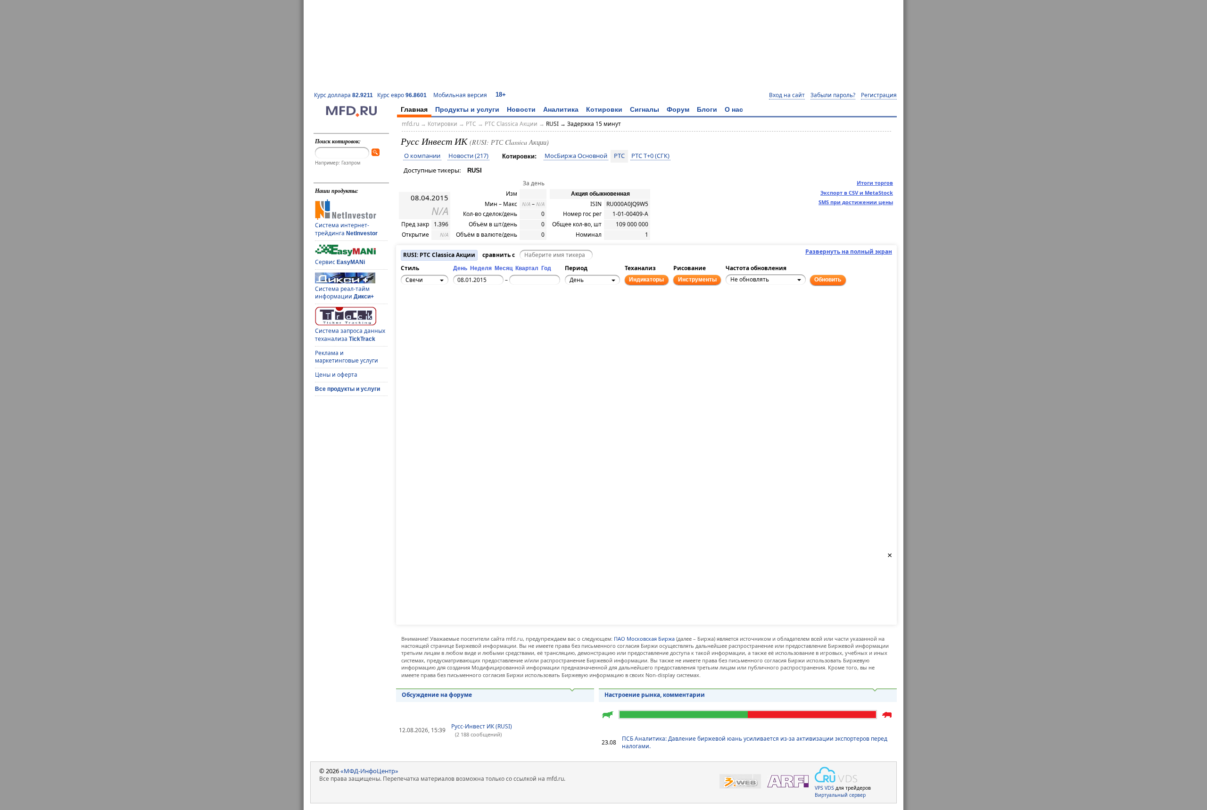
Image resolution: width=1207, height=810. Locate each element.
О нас (734, 109)
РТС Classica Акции (511, 124)
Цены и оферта (336, 375)
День (460, 268)
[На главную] (351, 114)
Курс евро (402, 95)
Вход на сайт (787, 95)
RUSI (474, 170)
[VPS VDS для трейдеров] (836, 775)
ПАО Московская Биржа (644, 638)
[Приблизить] (451, 312)
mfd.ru (410, 124)
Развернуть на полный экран (848, 252)
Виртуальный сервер (840, 795)
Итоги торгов (875, 182)
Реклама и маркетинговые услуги (346, 357)
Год (546, 268)
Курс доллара (343, 95)
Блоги (707, 109)
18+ (501, 94)
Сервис (340, 262)
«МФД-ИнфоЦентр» (369, 771)
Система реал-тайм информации (344, 293)
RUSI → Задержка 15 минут (583, 124)
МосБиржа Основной (576, 156)
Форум (678, 109)
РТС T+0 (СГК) (650, 156)
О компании (422, 156)
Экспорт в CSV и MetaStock (856, 192)
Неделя (481, 268)
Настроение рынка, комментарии (654, 695)
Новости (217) (468, 156)
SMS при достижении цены (855, 202)
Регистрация (879, 95)
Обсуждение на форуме (437, 695)
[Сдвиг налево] (420, 318)
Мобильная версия (460, 95)
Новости (521, 109)
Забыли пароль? (832, 95)
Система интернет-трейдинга (346, 229)
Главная (414, 109)
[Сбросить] (430, 318)
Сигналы (644, 109)
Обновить (827, 279)
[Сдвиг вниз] (430, 328)
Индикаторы (646, 279)
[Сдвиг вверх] (430, 307)
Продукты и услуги (467, 109)
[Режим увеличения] (409, 323)
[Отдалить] (451, 323)
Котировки (604, 109)
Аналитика (561, 109)
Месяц (504, 268)
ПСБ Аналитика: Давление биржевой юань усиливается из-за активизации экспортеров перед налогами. (754, 743)
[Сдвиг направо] (441, 318)
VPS (819, 788)
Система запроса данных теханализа (350, 335)
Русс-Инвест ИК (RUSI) (481, 726)
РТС (471, 124)
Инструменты (697, 279)
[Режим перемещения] (409, 312)
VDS (829, 788)
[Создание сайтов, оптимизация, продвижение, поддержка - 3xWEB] (740, 781)
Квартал (526, 268)
